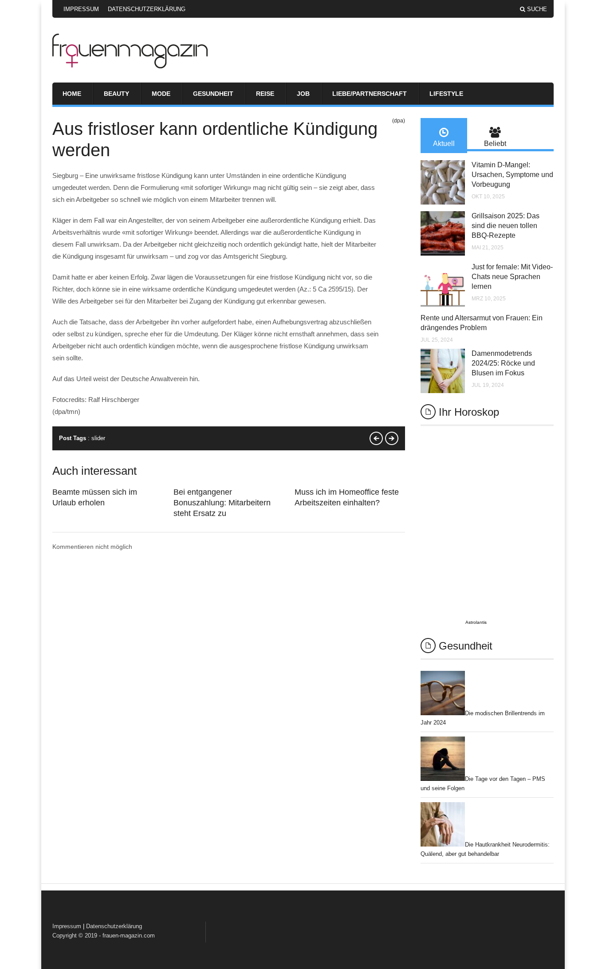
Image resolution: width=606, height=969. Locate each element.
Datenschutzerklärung (146, 9)
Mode (161, 93)
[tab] (444, 135)
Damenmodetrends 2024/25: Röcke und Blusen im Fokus (503, 363)
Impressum (81, 9)
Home (72, 93)
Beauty (116, 93)
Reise (265, 93)
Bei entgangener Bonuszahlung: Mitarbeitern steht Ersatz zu (222, 503)
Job (303, 93)
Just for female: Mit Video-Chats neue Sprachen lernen (512, 276)
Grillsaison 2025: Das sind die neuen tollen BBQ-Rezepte (505, 225)
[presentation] (444, 135)
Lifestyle (446, 93)
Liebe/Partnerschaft (369, 93)
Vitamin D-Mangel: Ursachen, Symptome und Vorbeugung (512, 174)
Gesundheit (213, 93)
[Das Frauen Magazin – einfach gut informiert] (130, 66)
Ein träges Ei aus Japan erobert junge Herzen (391, 438)
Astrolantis (476, 622)
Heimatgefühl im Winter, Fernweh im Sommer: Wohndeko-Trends (376, 438)
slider (98, 438)
